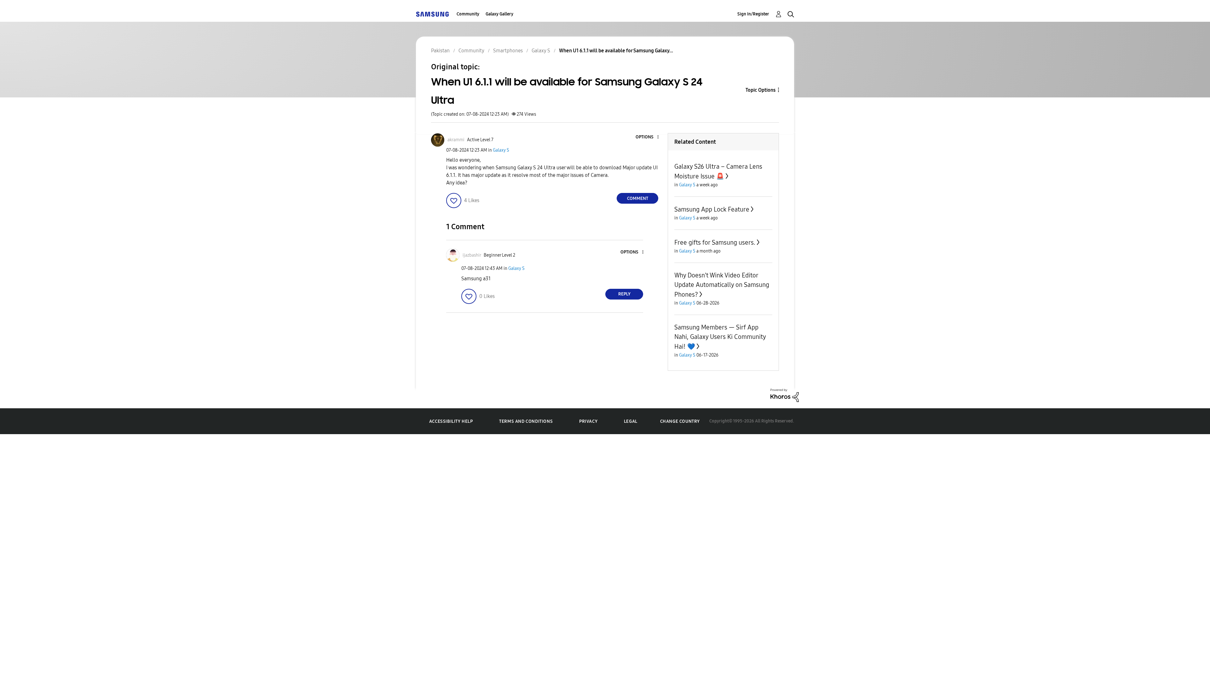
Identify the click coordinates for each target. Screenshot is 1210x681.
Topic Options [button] (760, 90)
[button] (648, 137)
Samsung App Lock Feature (711, 209)
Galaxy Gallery (499, 14)
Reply (624, 294)
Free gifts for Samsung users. (714, 242)
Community (468, 14)
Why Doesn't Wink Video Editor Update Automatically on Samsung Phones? (721, 284)
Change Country (680, 421)
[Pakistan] (432, 14)
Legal (630, 421)
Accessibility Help (451, 421)
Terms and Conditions (526, 421)
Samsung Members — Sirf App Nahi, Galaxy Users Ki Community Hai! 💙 (720, 336)
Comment (637, 198)
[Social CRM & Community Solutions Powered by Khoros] (784, 395)
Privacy (588, 421)
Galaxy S (501, 150)
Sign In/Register (753, 14)
